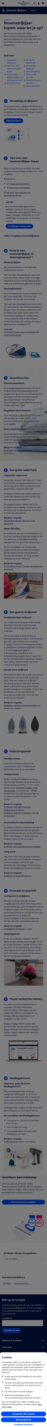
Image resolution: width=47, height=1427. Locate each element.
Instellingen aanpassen (23, 1425)
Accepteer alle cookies (23, 1414)
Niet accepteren (23, 1419)
